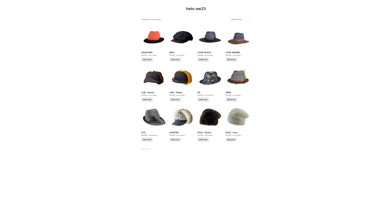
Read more (231, 140)
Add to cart (147, 59)
